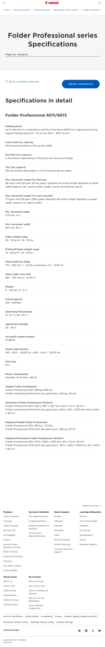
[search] (4, 3)
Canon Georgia (11, 630)
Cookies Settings (64, 622)
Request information (80, 84)
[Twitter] (92, 630)
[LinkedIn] (86, 630)
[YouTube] (99, 630)
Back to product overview (24, 81)
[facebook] (79, 630)
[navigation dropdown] (99, 3)
